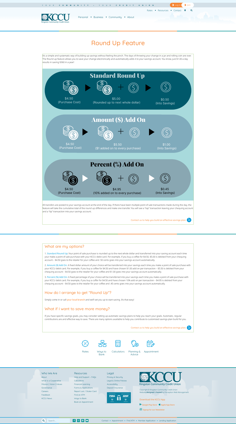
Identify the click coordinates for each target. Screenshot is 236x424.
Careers (45, 391)
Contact (105, 420)
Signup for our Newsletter (154, 409)
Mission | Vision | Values (52, 384)
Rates (85, 351)
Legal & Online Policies (117, 380)
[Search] (44, 421)
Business (98, 17)
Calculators (118, 351)
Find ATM (131, 420)
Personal (83, 17)
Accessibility (112, 384)
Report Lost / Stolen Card (85, 391)
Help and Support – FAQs (85, 377)
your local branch (76, 299)
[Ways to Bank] (101, 343)
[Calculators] (118, 343)
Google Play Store (149, 405)
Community (115, 17)
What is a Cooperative (51, 380)
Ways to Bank (101, 353)
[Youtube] (87, 420)
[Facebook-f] (74, 420)
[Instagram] (78, 420)
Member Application (147, 420)
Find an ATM (79, 395)
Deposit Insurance (115, 388)
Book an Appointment (83, 402)
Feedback (46, 395)
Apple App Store (168, 405)
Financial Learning (82, 384)
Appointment (151, 351)
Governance (47, 388)
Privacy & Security (115, 377)
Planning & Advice (134, 353)
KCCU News (47, 398)
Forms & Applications (83, 388)
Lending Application (167, 420)
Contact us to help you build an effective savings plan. (158, 220)
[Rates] (85, 343)
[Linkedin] (82, 420)
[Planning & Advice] (134, 343)
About (130, 17)
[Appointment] (150, 343)
